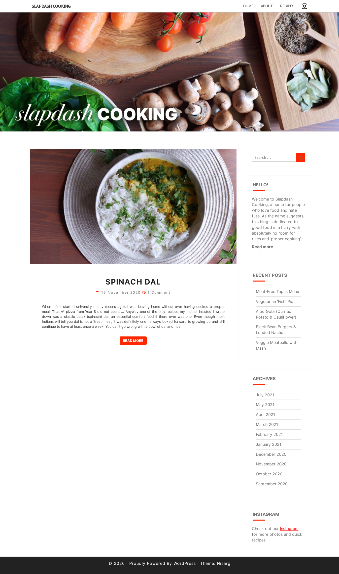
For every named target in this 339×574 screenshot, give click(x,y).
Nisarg (224, 563)
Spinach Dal (133, 281)
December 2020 (271, 454)
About (267, 6)
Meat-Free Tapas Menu (277, 291)
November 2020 (271, 463)
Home (248, 6)
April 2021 (265, 414)
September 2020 (272, 483)
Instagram (289, 528)
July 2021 (265, 394)
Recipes (287, 6)
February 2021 (269, 434)
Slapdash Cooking (51, 6)
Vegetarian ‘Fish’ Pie (274, 301)
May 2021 (265, 404)
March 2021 (267, 424)
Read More (135, 340)
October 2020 (269, 473)
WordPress (184, 563)
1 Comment (159, 292)
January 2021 (268, 444)
